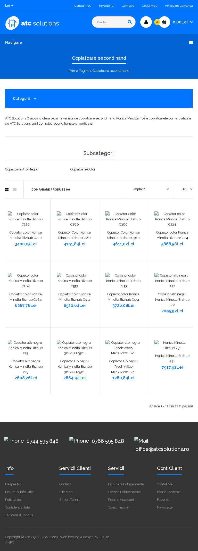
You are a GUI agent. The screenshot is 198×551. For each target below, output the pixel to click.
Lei (7, 5)
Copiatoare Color (82, 169)
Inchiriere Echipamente (126, 484)
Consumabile (118, 507)
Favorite (163, 500)
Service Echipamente (124, 492)
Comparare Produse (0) (50, 189)
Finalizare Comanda (179, 5)
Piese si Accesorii (121, 500)
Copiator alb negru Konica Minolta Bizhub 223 (26, 366)
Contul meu (83, 5)
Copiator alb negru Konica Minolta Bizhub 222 (172, 299)
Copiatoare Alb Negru (21, 169)
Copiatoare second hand (111, 71)
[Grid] (7, 189)
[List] (14, 189)
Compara (128, 5)
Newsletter (165, 507)
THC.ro (104, 537)
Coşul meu (150, 5)
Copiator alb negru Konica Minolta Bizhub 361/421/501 (74, 366)
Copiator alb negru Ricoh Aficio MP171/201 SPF (123, 366)
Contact (65, 484)
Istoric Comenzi (168, 492)
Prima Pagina (79, 71)
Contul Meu (166, 484)
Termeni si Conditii (19, 515)
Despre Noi (13, 484)
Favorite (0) (106, 5)
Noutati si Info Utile (19, 492)
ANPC (9, 542)
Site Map (65, 492)
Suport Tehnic (69, 500)
